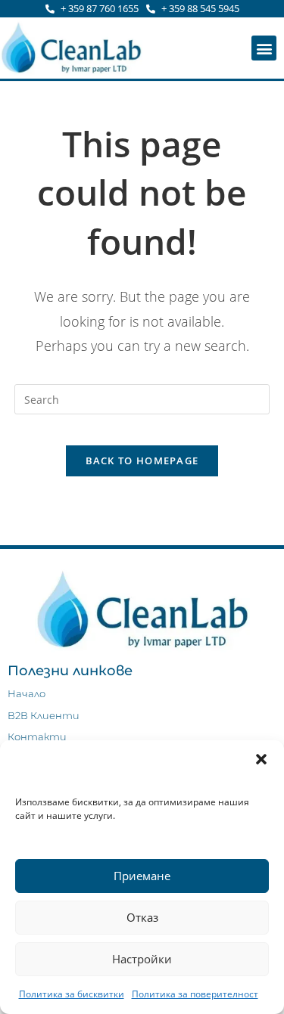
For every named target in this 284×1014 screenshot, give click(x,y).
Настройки (142, 958)
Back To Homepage (142, 460)
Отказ (142, 917)
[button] (261, 759)
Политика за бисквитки (71, 994)
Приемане (142, 875)
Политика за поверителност (195, 994)
